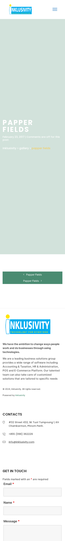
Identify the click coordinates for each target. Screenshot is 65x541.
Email (8, 484)
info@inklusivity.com (21, 442)
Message (11, 521)
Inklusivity (20, 395)
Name (9, 502)
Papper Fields (33, 274)
